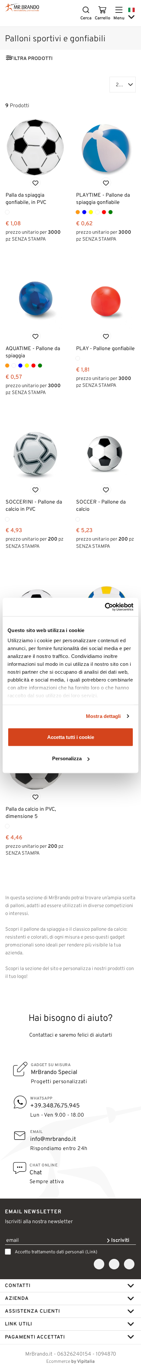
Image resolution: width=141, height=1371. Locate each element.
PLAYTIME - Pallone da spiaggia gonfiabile (103, 198)
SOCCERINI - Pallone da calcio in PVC (34, 505)
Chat (36, 1172)
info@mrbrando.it (53, 1139)
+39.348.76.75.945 (55, 1105)
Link (91, 1252)
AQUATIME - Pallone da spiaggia (33, 352)
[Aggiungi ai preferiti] (35, 182)
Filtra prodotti (31, 58)
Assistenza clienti (32, 1311)
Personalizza (67, 758)
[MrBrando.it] (22, 7)
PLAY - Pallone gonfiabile (105, 348)
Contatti (17, 1285)
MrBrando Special (54, 1072)
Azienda (17, 1298)
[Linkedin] (129, 1264)
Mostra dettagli (103, 716)
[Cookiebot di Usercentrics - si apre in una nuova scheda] (104, 607)
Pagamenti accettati (35, 1337)
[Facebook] (99, 1264)
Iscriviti (119, 1240)
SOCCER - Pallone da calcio (101, 505)
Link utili (18, 1323)
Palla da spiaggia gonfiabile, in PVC (26, 198)
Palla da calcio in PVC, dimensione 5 (31, 812)
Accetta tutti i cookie (70, 737)
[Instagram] (114, 1264)
